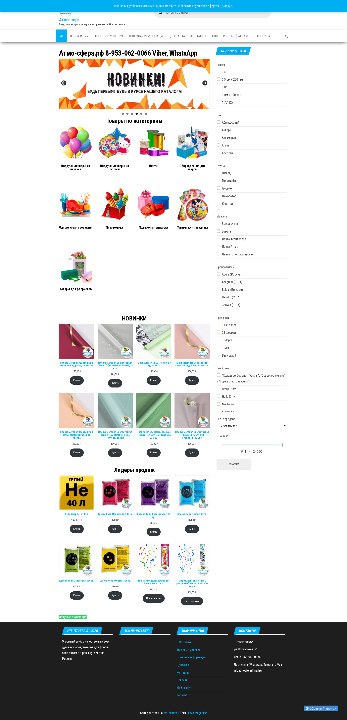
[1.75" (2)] (218, 102)
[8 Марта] (218, 339)
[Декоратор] (218, 195)
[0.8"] (218, 86)
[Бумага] (218, 231)
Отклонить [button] (226, 6)
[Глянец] (218, 172)
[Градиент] (218, 188)
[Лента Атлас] (218, 246)
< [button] (64, 83)
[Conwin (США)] (218, 304)
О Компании (79, 36)
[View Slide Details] (134, 84)
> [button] (205, 83)
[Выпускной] (218, 355)
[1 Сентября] (218, 324)
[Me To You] (218, 404)
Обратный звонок (322, 708)
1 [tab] (123, 114)
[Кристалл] (218, 203)
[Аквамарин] (218, 137)
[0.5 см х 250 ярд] (218, 79)
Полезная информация (146, 36)
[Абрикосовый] (218, 122)
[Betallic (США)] (218, 296)
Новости (218, 36)
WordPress (170, 713)
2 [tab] (127, 114)
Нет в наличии (153, 598)
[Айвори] (218, 129)
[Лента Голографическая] (218, 253)
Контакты (198, 36)
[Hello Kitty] (218, 396)
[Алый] (218, 145)
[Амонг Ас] (218, 411)
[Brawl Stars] (218, 388)
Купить (76, 380)
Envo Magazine (197, 713)
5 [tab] (141, 114)
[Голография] (218, 180)
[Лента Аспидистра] (218, 238)
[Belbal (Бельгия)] (218, 289)
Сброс (234, 464)
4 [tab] (137, 114)
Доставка (177, 36)
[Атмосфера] (61, 36)
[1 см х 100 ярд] (218, 94)
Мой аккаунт (241, 36)
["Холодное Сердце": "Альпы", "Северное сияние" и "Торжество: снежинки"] (218, 375)
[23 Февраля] (218, 332)
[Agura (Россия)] (218, 274)
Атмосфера (69, 19)
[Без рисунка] (218, 223)
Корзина (263, 36)
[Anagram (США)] (218, 281)
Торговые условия (109, 36)
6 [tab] (146, 114)
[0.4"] (218, 71)
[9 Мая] (218, 347)
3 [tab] (132, 114)
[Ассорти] (218, 152)
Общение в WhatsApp (73, 617)
